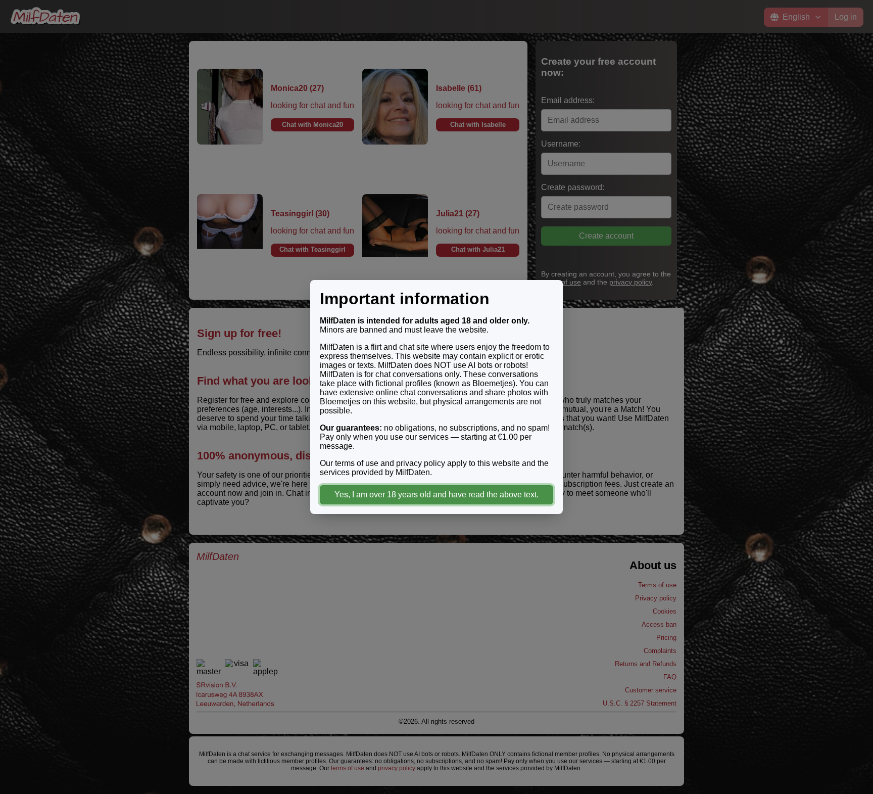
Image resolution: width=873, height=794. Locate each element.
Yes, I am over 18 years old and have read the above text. (436, 494)
